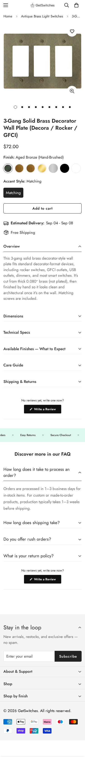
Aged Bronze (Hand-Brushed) (7, 168)
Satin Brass (41, 168)
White (75, 168)
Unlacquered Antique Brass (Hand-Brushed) (30, 168)
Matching (14, 194)
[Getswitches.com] (42, 5)
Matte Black (64, 168)
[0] (76, 5)
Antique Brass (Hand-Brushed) (19, 168)
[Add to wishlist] (72, 31)
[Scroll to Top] (76, 733)
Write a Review (47, 410)
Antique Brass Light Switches (42, 16)
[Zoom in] (72, 91)
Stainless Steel (53, 168)
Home (7, 16)
